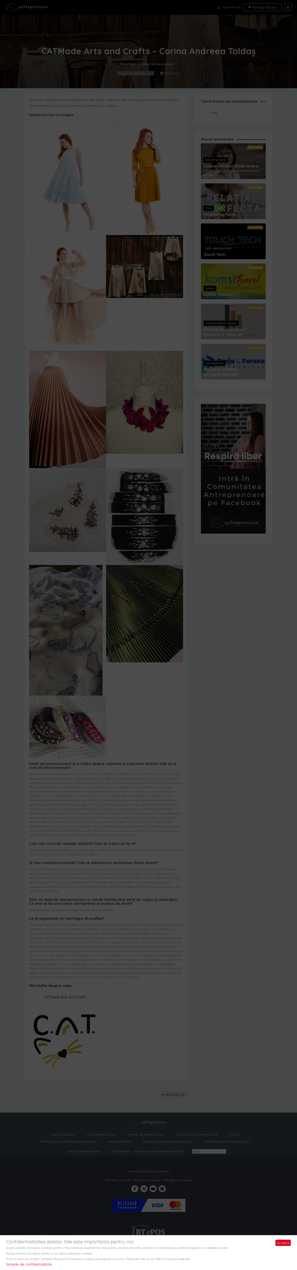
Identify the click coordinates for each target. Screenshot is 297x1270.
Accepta (283, 1243)
